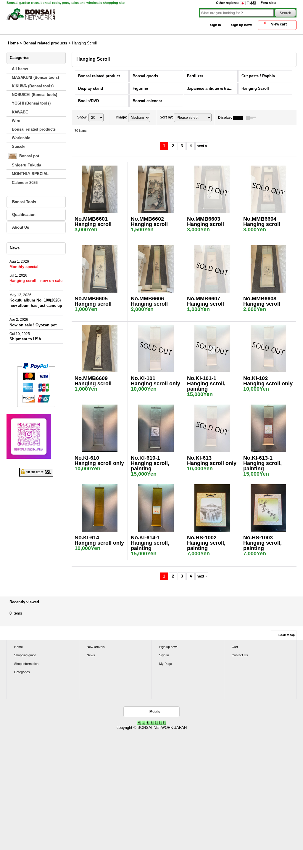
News (91, 655)
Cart (235, 647)
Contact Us (240, 655)
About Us (20, 227)
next (201, 146)
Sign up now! (241, 25)
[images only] (239, 118)
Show (82, 117)
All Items (20, 69)
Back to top (286, 634)
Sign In (215, 25)
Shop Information (26, 663)
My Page (165, 663)
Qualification (24, 214)
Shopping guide (25, 655)
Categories (22, 672)
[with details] (252, 118)
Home (18, 647)
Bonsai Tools (24, 202)
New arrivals (96, 647)
